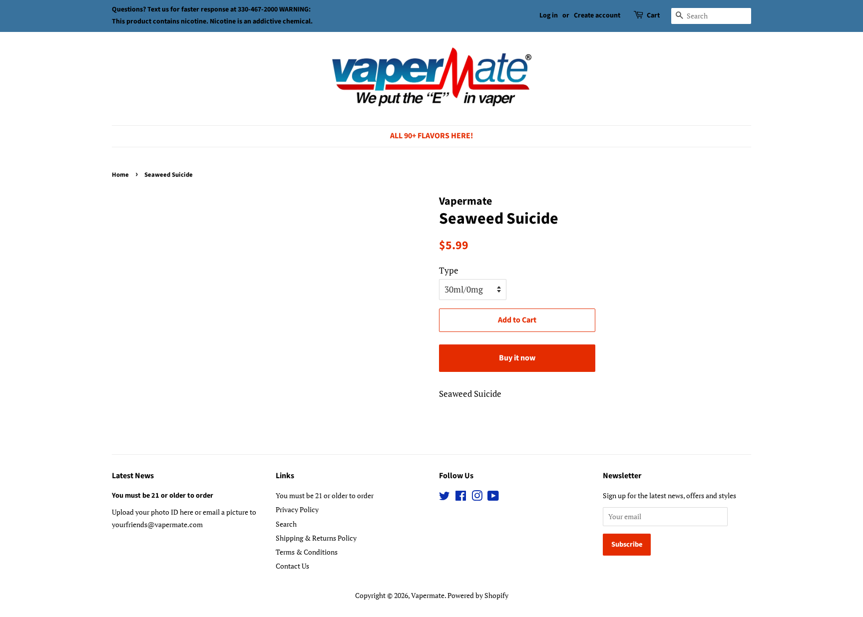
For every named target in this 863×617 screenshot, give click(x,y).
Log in (548, 15)
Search (286, 524)
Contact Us (292, 566)
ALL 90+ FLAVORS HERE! (431, 135)
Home (120, 174)
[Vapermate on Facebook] (460, 497)
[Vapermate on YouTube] (493, 497)
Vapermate (427, 595)
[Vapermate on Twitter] (444, 497)
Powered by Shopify (477, 595)
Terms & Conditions (307, 552)
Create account (597, 15)
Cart (653, 15)
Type (448, 270)
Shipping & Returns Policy (316, 538)
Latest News (133, 475)
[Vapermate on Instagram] (476, 497)
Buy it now (517, 357)
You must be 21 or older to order (162, 495)
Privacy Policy (297, 509)
